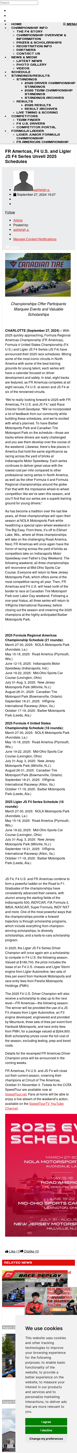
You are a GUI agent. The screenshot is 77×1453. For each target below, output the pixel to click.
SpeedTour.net (15, 1094)
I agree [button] (46, 1422)
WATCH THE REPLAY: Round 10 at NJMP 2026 (48, 1274)
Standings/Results (30, 76)
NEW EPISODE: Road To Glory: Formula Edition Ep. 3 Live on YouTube (59, 1297)
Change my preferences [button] (46, 1438)
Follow (10, 212)
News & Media (24, 57)
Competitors (24, 116)
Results (24, 101)
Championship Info (29, 28)
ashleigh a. (42, 189)
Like (14, 1251)
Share (14, 247)
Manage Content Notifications (34, 239)
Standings (26, 79)
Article (18, 220)
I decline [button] (46, 1430)
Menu (71, 24)
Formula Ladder (27, 131)
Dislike (31, 1251)
